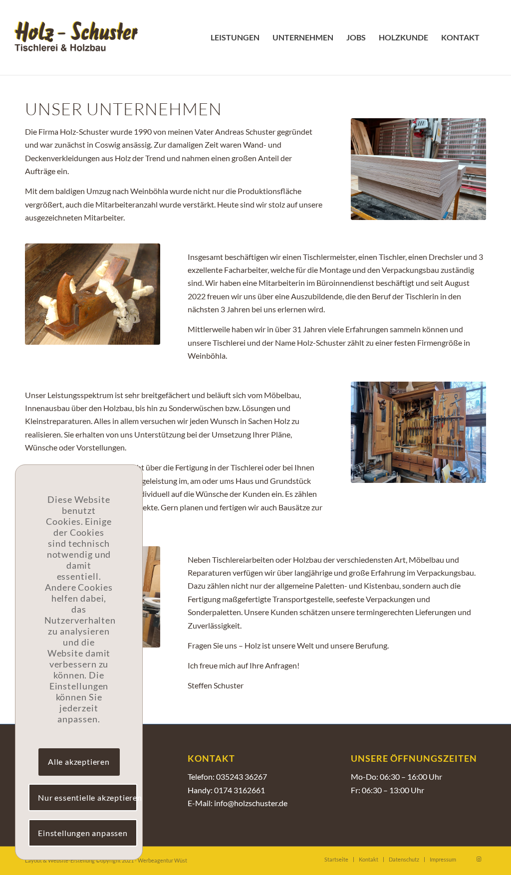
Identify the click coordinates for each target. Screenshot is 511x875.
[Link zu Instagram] (478, 859)
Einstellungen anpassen (83, 833)
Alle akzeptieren (79, 761)
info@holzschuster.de (250, 803)
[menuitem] (235, 37)
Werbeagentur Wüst (162, 860)
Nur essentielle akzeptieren (87, 797)
